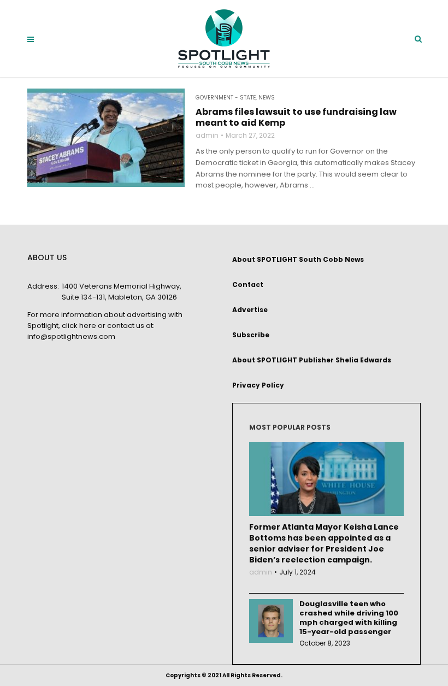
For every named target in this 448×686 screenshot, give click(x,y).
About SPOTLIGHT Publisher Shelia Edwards (311, 360)
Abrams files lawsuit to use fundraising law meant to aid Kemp (296, 117)
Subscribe (250, 334)
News (266, 98)
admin (207, 135)
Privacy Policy (258, 385)
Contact (247, 284)
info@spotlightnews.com (71, 336)
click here (79, 325)
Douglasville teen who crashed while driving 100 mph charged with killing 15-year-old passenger (348, 617)
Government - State (226, 98)
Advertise (250, 309)
